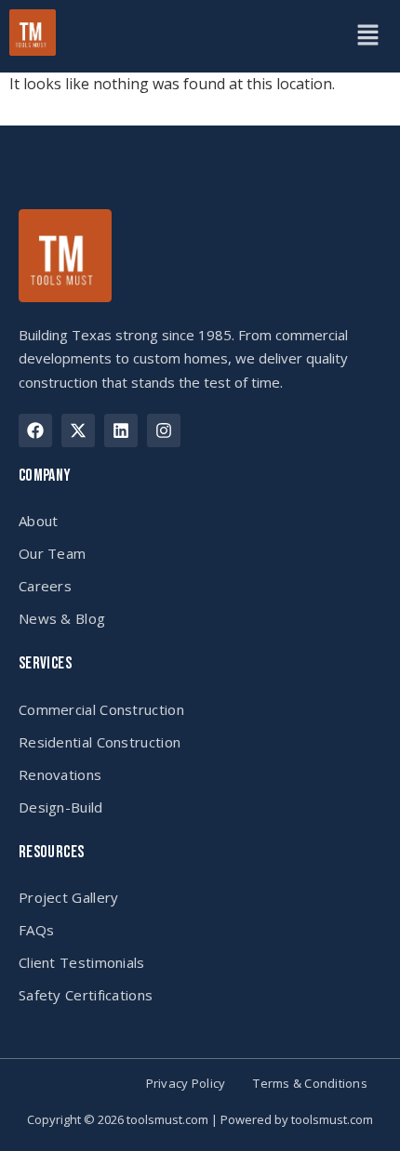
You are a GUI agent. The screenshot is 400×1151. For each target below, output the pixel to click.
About (39, 520)
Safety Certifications (86, 995)
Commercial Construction (101, 709)
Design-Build (61, 807)
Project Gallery (69, 897)
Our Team (52, 553)
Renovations (60, 774)
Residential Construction (99, 742)
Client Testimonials (82, 962)
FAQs (36, 929)
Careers (45, 585)
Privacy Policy (186, 1084)
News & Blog (62, 618)
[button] (367, 36)
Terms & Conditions (310, 1084)
